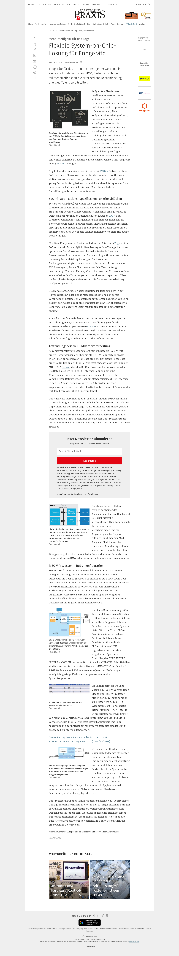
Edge (117, 243)
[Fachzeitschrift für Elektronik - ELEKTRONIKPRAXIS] (30, 24)
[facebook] (34, 38)
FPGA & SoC (131, 24)
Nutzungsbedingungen (67, 476)
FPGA (112, 215)
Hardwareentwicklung (59, 24)
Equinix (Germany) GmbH (144, 64)
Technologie (40, 24)
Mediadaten (104, 929)
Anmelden (141, 5)
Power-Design (117, 24)
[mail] (34, 61)
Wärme (60, 163)
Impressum (134, 929)
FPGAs (104, 171)
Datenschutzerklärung (67, 479)
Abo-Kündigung (78, 929)
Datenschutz (113, 929)
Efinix (144, 50)
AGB (51, 929)
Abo (140, 929)
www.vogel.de (134, 942)
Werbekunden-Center (91, 929)
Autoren (90, 931)
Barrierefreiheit (124, 929)
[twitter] (34, 44)
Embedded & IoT (100, 24)
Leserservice (44, 929)
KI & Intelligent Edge (80, 24)
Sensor (66, 367)
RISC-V (91, 326)
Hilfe (56, 929)
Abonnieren (89, 460)
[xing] (34, 49)
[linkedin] (34, 55)
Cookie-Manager (33, 929)
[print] (34, 66)
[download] (34, 72)
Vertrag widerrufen (65, 929)
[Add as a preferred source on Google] (89, 922)
